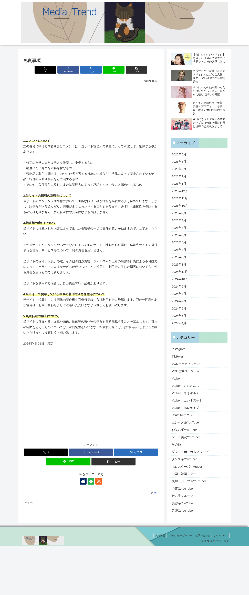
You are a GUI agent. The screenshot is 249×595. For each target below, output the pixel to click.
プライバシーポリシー (180, 535)
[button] (136, 70)
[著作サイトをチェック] (83, 481)
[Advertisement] (91, 109)
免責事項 (160, 535)
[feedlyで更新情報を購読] (91, 481)
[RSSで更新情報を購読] (98, 481)
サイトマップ (220, 535)
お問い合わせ (203, 535)
